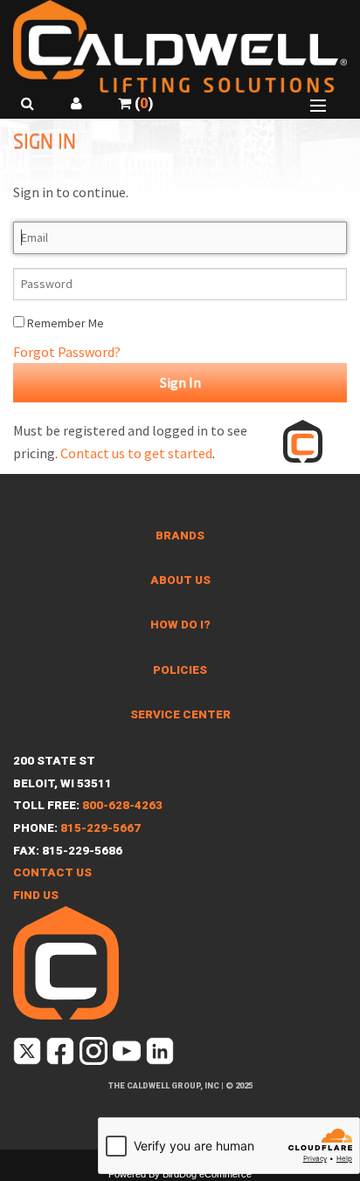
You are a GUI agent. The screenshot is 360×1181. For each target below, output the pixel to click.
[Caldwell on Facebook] (61, 1054)
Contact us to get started (136, 453)
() (142, 103)
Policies (180, 669)
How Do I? (180, 624)
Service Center (180, 714)
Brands (180, 535)
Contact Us (52, 872)
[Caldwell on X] (28, 1054)
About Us (180, 580)
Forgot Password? (67, 351)
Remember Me (64, 323)
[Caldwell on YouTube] (128, 1054)
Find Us (36, 895)
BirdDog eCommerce (207, 1174)
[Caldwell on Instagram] (95, 1054)
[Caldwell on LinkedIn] (161, 1054)
